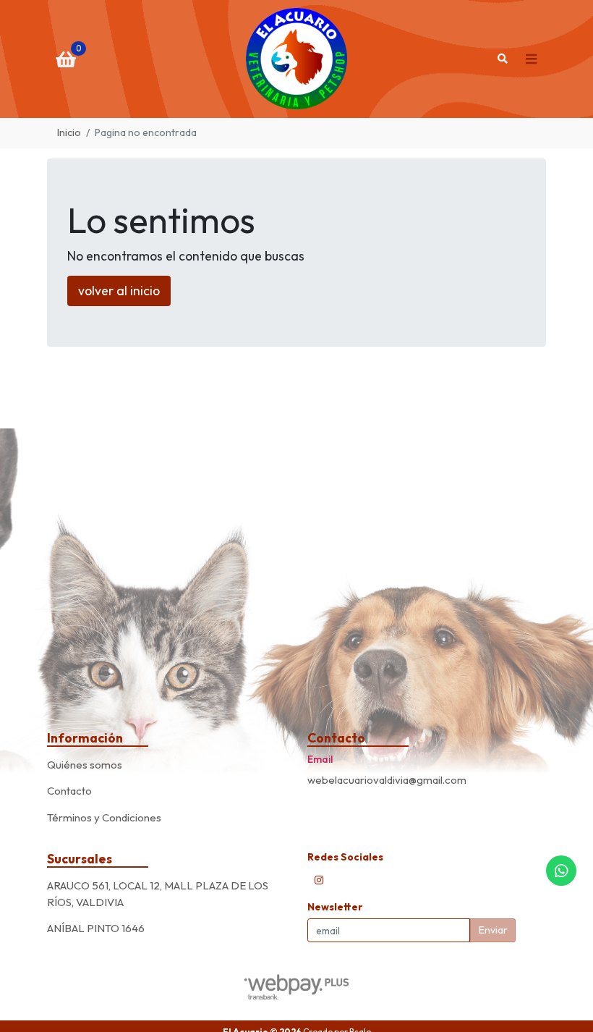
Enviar (493, 929)
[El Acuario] (296, 59)
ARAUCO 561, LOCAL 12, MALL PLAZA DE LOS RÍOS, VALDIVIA (157, 894)
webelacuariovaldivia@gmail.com (386, 780)
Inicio (69, 132)
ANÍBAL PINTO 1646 (96, 928)
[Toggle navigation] (531, 58)
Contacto (69, 791)
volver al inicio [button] (119, 290)
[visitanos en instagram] (319, 880)
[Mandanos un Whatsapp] (561, 870)
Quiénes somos (84, 764)
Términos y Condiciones (104, 817)
